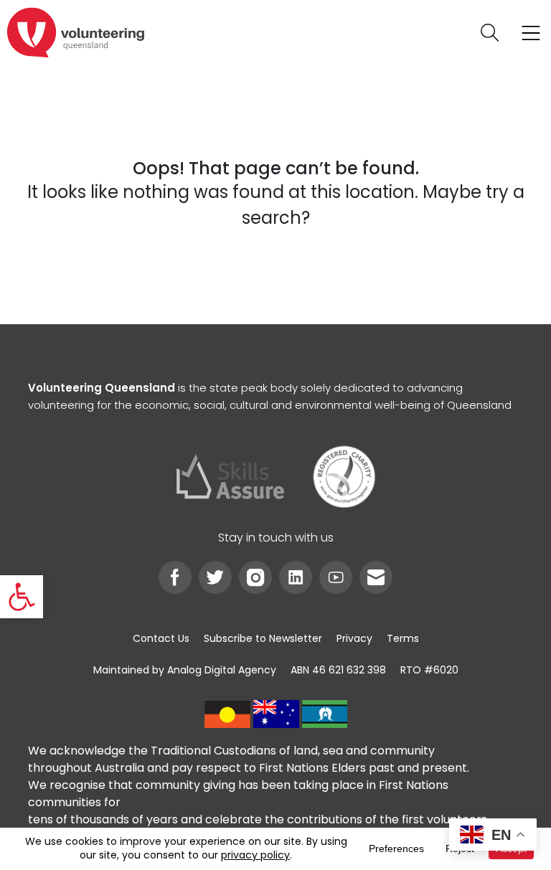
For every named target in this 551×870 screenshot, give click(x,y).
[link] (21, 596)
